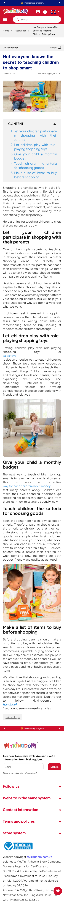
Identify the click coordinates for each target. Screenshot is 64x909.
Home (6, 30)
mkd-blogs (13, 717)
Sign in (54, 767)
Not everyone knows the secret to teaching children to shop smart (45, 31)
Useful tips (20, 30)
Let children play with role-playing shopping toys (35, 147)
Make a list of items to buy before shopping (35, 175)
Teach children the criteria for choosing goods (35, 165)
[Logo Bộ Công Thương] (18, 850)
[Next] (59, 2)
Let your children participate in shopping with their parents (35, 135)
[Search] (17, 19)
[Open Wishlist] (58, 891)
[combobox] (37, 19)
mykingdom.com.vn (39, 856)
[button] (8, 19)
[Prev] (4, 2)
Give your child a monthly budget (35, 156)
